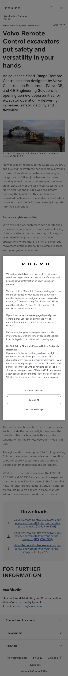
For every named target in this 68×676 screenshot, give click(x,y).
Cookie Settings (34, 409)
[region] (34, 338)
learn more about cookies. (45, 377)
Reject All (34, 400)
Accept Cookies (34, 390)
